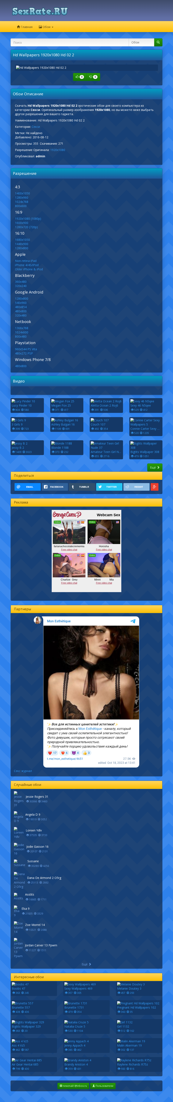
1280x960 (21, 197)
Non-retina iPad (25, 261)
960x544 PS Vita (26, 349)
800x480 (21, 336)
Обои (46, 27)
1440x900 (21, 244)
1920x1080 (57, 150)
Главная (26, 27)
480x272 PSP (24, 353)
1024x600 (21, 332)
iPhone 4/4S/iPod (27, 265)
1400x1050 (22, 193)
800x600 (21, 206)
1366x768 (21, 328)
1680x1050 (22, 240)
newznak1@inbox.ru (74, 1086)
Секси (36, 127)
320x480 (21, 315)
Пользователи (104, 1086)
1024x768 (21, 202)
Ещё (153, 467)
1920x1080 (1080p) (28, 219)
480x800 (21, 311)
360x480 (21, 282)
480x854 (21, 307)
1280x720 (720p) (26, 227)
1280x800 (21, 248)
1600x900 (21, 223)
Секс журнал (23, 771)
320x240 (21, 286)
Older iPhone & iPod (29, 269)
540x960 (21, 303)
